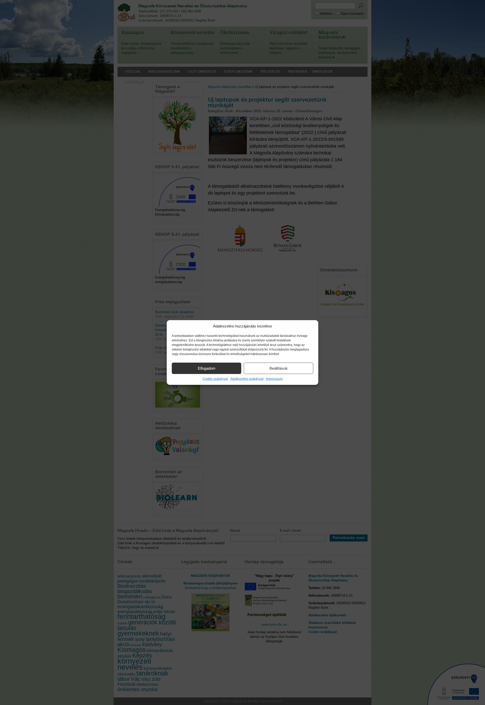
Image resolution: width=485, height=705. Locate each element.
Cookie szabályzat (215, 379)
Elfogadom (206, 368)
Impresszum (274, 379)
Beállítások (279, 368)
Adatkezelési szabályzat (246, 379)
